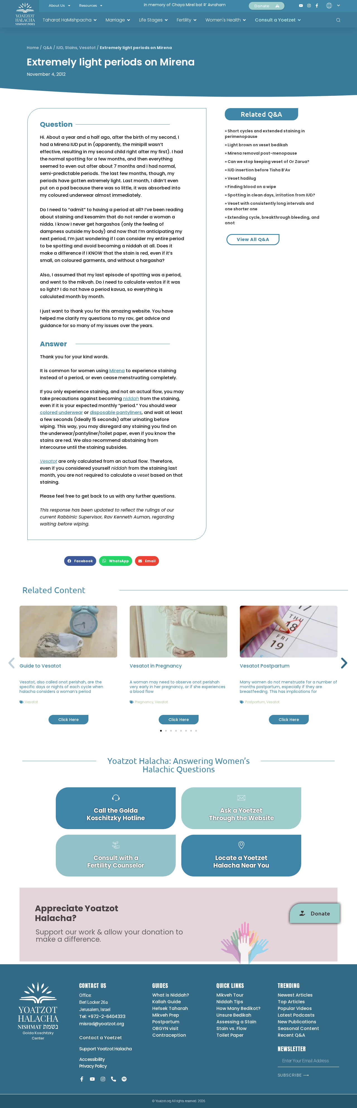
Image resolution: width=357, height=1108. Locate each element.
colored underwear (61, 412)
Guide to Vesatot (40, 666)
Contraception (169, 1035)
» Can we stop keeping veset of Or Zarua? (267, 161)
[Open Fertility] (195, 20)
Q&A (47, 47)
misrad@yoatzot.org (101, 1024)
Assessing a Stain (236, 1022)
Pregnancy (144, 702)
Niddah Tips (229, 1002)
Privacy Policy (93, 1066)
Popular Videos (295, 1008)
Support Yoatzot (96, 1049)
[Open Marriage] (128, 20)
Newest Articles (295, 995)
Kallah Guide (166, 1002)
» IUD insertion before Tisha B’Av (257, 170)
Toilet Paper (229, 1035)
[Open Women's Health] (244, 20)
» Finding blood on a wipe (250, 186)
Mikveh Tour (229, 995)
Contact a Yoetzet (100, 1037)
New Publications (297, 1022)
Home (33, 47)
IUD (59, 47)
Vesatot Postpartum (265, 666)
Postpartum (255, 702)
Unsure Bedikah (233, 1015)
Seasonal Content (298, 1028)
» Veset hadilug (240, 178)
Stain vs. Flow (232, 1028)
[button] (80, 561)
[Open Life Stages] (166, 20)
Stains (71, 47)
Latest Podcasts (296, 1015)
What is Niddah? (170, 995)
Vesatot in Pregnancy (156, 666)
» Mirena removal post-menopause (261, 153)
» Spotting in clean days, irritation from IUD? (270, 195)
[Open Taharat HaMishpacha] (95, 20)
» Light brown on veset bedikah (256, 145)
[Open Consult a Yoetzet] (299, 20)
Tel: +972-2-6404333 (102, 1016)
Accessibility (92, 1059)
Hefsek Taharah (170, 1008)
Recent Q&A (291, 1035)
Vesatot (87, 47)
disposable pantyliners (116, 412)
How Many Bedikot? (238, 1008)
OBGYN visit (165, 1028)
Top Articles (291, 1002)
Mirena (117, 370)
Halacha (123, 1049)
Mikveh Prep (165, 1015)
